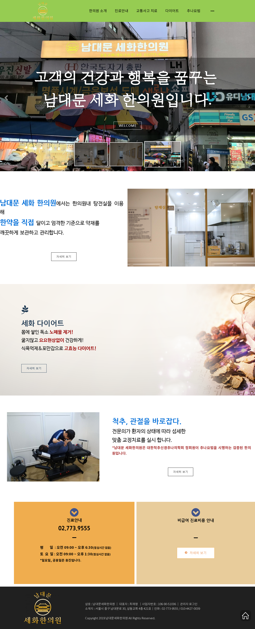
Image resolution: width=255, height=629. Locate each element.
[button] (6, 98)
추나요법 (193, 11)
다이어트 (172, 11)
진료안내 (121, 11)
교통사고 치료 (146, 11)
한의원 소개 (98, 11)
